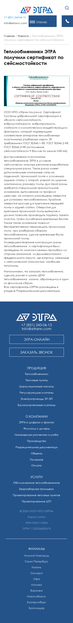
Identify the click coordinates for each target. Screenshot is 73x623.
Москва (36, 584)
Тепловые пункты (37, 380)
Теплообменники (36, 374)
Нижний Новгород (36, 555)
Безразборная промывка (36, 489)
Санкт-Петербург (36, 561)
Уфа (36, 578)
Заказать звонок (70, 21)
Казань (36, 567)
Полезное (36, 459)
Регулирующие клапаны (36, 392)
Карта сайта (36, 516)
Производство (36, 441)
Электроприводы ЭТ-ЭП (36, 398)
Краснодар (37, 608)
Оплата (36, 465)
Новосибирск (36, 596)
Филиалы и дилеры (36, 428)
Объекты (36, 453)
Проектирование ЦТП (36, 501)
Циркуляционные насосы (36, 386)
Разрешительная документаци (37, 447)
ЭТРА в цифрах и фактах (36, 422)
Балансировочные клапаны (36, 405)
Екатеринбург (36, 602)
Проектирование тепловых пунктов (36, 495)
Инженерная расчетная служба (36, 434)
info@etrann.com (15, 23)
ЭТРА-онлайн (36, 339)
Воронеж (36, 590)
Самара (36, 573)
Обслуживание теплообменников (36, 482)
